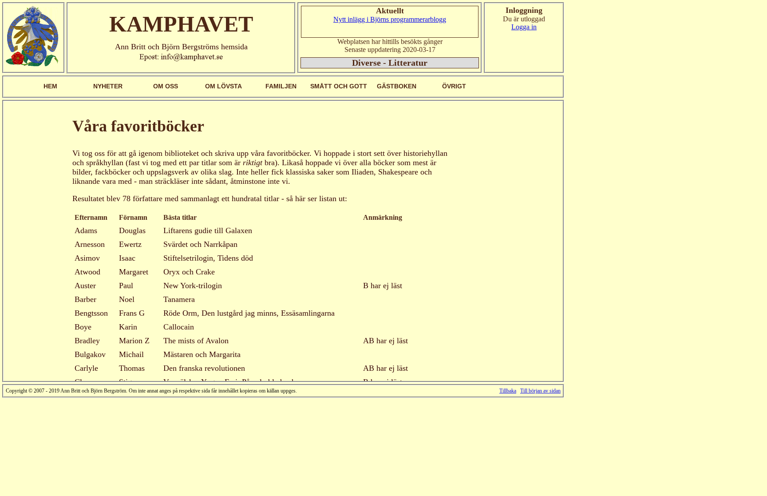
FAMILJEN (281, 86)
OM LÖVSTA (223, 86)
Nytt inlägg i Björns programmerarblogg (389, 19)
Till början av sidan (540, 391)
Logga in (524, 27)
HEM (50, 86)
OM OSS (165, 86)
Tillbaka (507, 391)
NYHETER (108, 86)
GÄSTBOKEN (396, 86)
